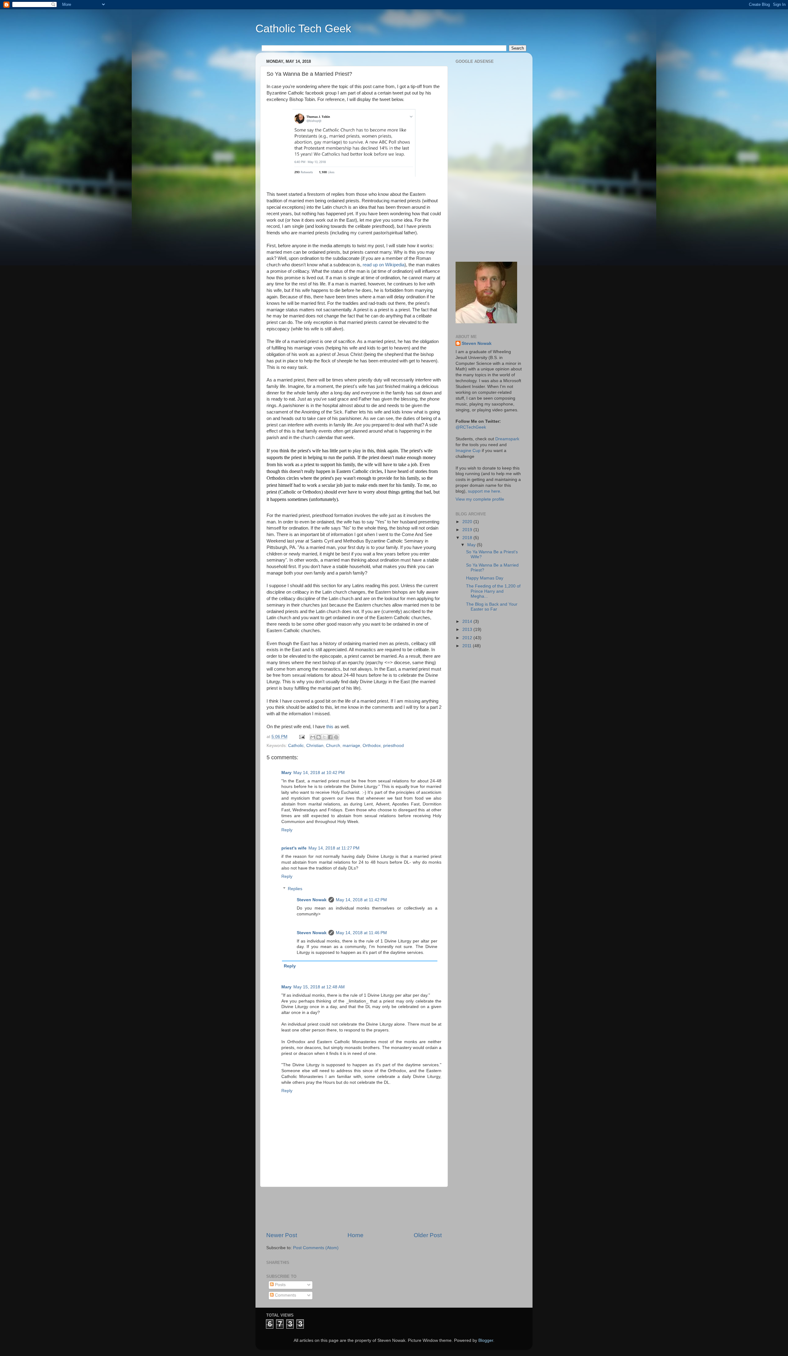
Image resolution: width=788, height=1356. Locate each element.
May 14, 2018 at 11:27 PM (334, 848)
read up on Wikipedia (383, 264)
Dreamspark (507, 439)
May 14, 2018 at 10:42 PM (319, 772)
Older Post (428, 1235)
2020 (467, 521)
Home (356, 1235)
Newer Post (281, 1235)
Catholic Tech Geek (303, 28)
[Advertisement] (378, 1209)
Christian (315, 745)
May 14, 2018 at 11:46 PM (361, 932)
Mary (286, 772)
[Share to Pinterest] (336, 737)
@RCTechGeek (471, 427)
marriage (351, 745)
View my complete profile (480, 499)
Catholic (296, 745)
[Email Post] (301, 736)
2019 (467, 529)
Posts (280, 1284)
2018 (467, 537)
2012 (467, 638)
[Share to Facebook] (330, 737)
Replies (295, 888)
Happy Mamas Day (484, 578)
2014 (467, 621)
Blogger (485, 1340)
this (329, 726)
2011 (467, 646)
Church (333, 745)
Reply (286, 830)
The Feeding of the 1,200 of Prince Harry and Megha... (493, 591)
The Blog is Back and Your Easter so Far (491, 606)
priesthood (393, 745)
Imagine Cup (468, 450)
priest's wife (294, 848)
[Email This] (313, 737)
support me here (484, 491)
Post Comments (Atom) (316, 1247)
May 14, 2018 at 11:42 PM (361, 900)
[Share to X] (324, 737)
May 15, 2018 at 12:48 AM (319, 987)
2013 (467, 629)
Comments (285, 1295)
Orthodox (372, 745)
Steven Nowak (312, 900)
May (472, 545)
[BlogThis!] (319, 737)
